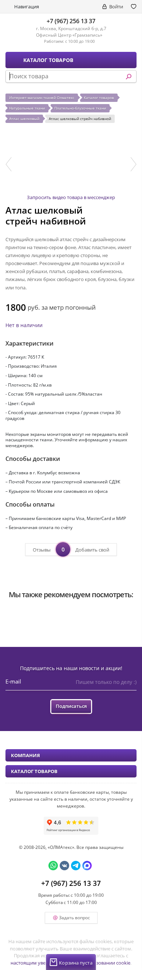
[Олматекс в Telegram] (75, 865)
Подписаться (71, 706)
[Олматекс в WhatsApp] (53, 865)
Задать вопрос (74, 918)
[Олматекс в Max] (87, 865)
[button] (8, 164)
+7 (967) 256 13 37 (71, 21)
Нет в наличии (24, 325)
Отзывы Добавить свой (71, 549)
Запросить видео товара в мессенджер (71, 197)
